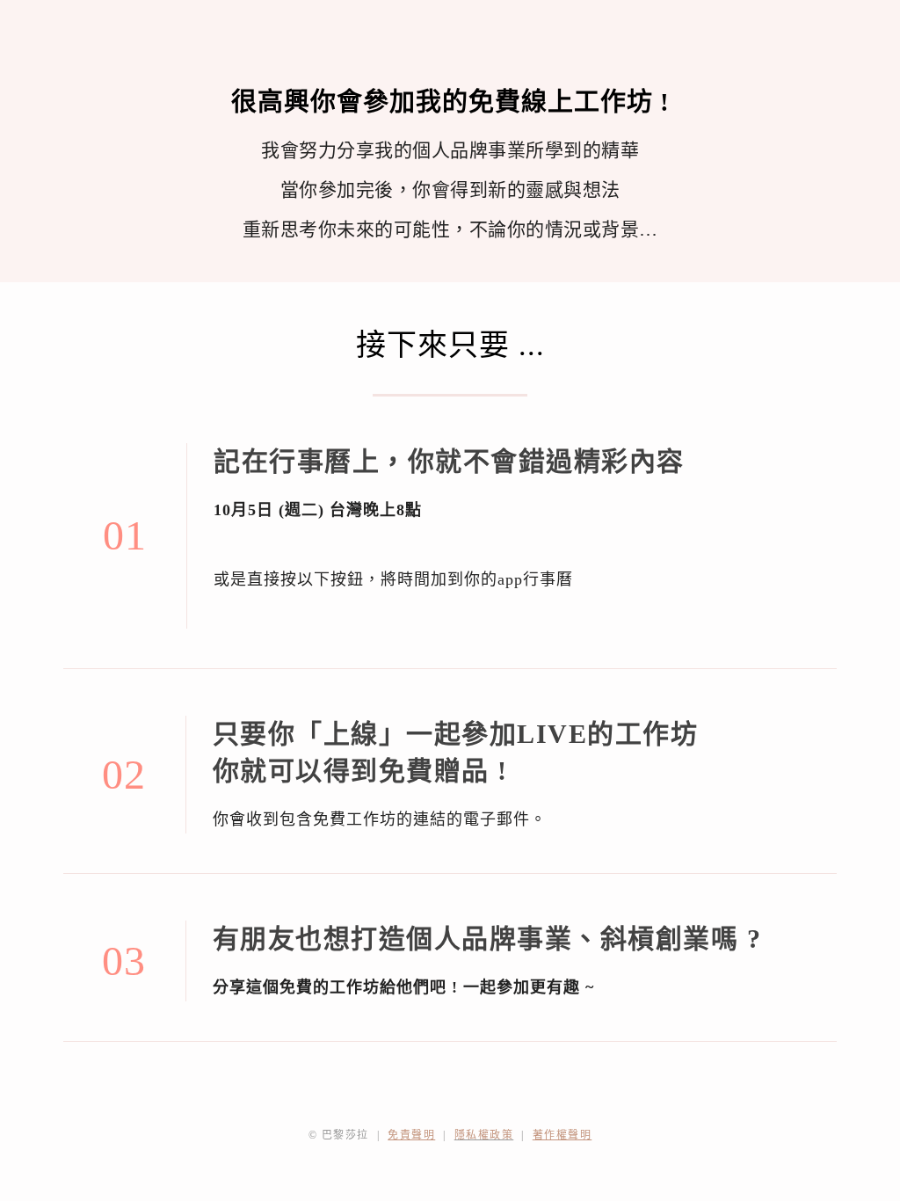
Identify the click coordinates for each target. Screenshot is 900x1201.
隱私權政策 (484, 1135)
